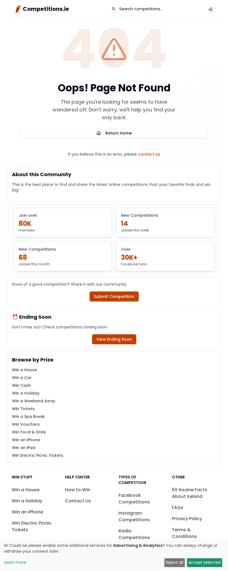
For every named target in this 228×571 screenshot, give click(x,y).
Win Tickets (23, 409)
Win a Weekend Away (33, 401)
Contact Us (78, 501)
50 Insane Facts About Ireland (189, 493)
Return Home (118, 133)
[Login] (210, 9)
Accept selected (204, 562)
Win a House (24, 370)
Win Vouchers (26, 424)
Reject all (174, 562)
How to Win (77, 490)
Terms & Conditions (184, 533)
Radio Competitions (134, 534)
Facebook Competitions (134, 498)
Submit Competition (114, 296)
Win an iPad (23, 447)
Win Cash (21, 385)
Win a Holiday (25, 393)
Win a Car (22, 377)
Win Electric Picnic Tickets (37, 455)
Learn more (15, 562)
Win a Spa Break (28, 416)
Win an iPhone (26, 440)
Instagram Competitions (134, 516)
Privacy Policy (187, 518)
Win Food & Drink (29, 432)
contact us (149, 154)
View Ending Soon (114, 339)
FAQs (177, 507)
